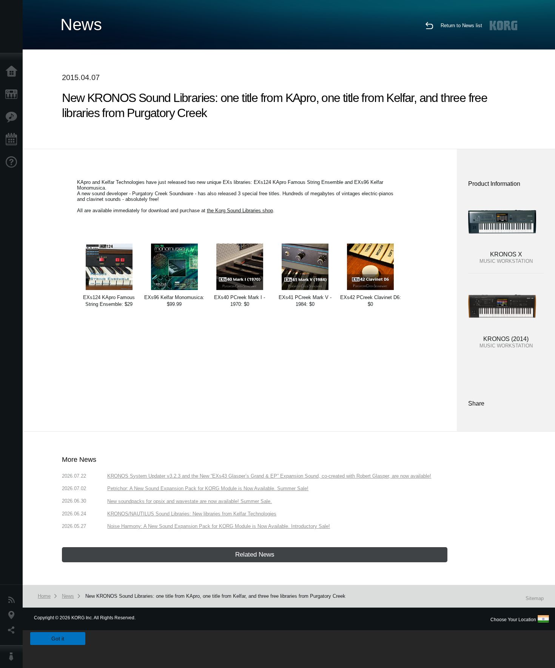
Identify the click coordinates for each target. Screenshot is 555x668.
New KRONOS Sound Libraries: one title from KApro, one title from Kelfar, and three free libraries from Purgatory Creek (215, 596)
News (13, 600)
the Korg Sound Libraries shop (240, 210)
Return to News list (461, 25)
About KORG (13, 656)
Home (13, 71)
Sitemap (535, 598)
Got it (57, 639)
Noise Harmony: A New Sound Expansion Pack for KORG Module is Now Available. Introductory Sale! (218, 526)
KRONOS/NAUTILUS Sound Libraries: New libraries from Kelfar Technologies (191, 514)
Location (13, 615)
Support (13, 162)
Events (13, 139)
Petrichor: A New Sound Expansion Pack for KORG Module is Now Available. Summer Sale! (207, 488)
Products (13, 94)
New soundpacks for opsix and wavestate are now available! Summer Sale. (189, 501)
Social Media (13, 630)
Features (13, 117)
